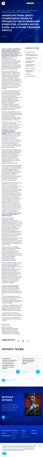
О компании (14, 430)
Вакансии (23, 432)
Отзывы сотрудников (25, 436)
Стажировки (24, 434)
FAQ (22, 438)
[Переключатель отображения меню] (40, 3)
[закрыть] (40, 446)
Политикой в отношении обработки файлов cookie (13, 448)
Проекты (4, 433)
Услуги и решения (6, 430)
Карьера (24, 430)
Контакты (33, 430)
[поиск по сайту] (38, 3)
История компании (15, 432)
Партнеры (13, 436)
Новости (13, 10)
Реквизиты (34, 433)
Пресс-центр (8, 10)
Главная (3, 10)
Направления (14, 434)
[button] (14, 379)
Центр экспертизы (6, 435)
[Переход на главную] (11, 3)
